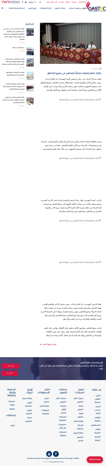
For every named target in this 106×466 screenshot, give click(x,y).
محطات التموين (60, 8)
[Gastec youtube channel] (25, 2)
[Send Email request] (39, 2)
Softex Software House (56, 462)
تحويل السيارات (74, 8)
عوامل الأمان (78, 421)
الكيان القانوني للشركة (97, 399)
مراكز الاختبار (44, 406)
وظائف (67, 2)
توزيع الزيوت (32, 8)
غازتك (12, 426)
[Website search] (4, 8)
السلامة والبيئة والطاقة (17, 8)
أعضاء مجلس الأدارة (97, 410)
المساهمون (95, 425)
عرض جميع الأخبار (50, 344)
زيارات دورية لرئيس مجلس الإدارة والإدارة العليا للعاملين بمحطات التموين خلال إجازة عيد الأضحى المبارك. (13, 61)
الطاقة (12, 409)
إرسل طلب (10, 366)
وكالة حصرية (27, 399)
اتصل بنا (61, 2)
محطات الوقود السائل (63, 409)
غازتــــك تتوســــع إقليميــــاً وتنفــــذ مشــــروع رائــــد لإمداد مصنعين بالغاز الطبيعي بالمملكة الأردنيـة (13, 86)
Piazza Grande (95, 460)
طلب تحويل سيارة (52, 2)
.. (14, 421)
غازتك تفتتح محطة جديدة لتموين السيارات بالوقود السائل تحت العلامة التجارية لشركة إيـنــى (13, 100)
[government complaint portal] (11, 2)
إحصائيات (74, 2)
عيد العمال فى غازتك (18, 47)
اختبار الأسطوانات (46, 8)
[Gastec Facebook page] (22, 2)
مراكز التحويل (78, 433)
